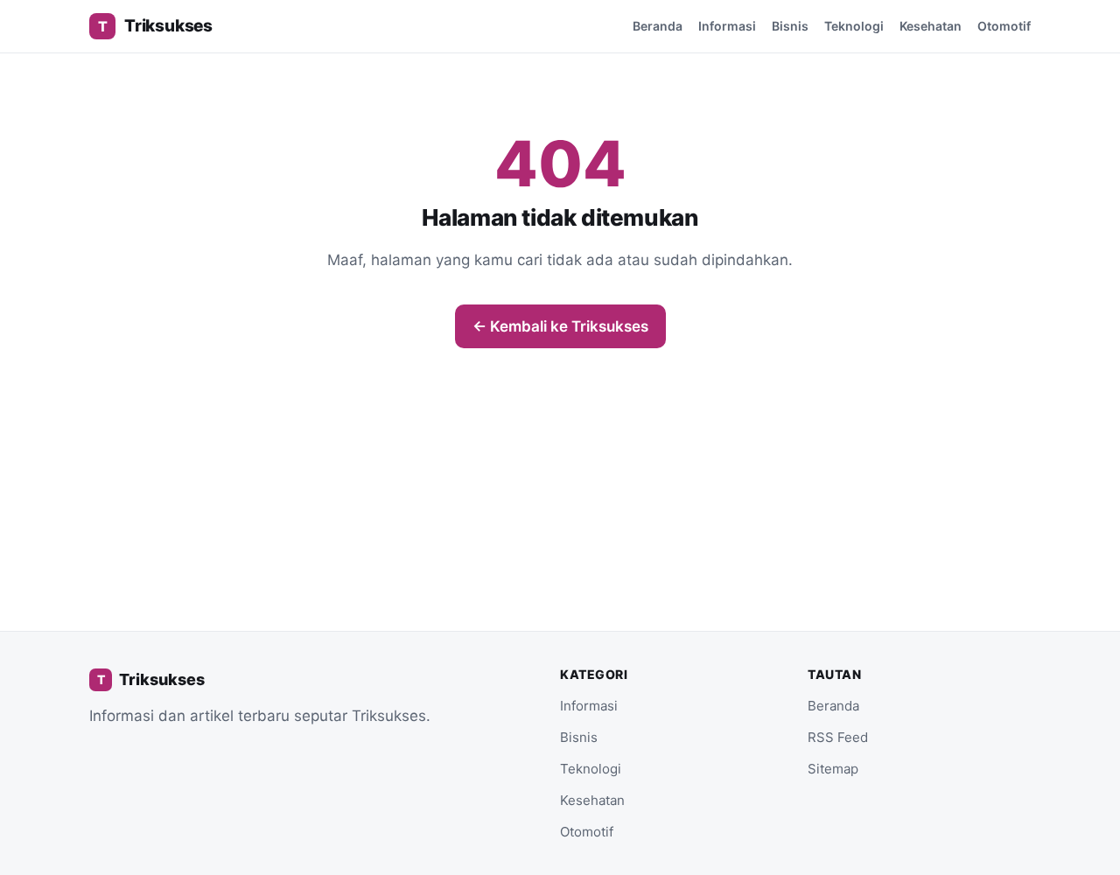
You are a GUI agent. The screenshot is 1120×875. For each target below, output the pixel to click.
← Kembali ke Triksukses (560, 326)
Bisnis (790, 25)
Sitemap (833, 768)
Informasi (727, 25)
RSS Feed (838, 737)
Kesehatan (931, 25)
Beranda (657, 25)
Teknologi (854, 25)
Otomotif (1004, 25)
